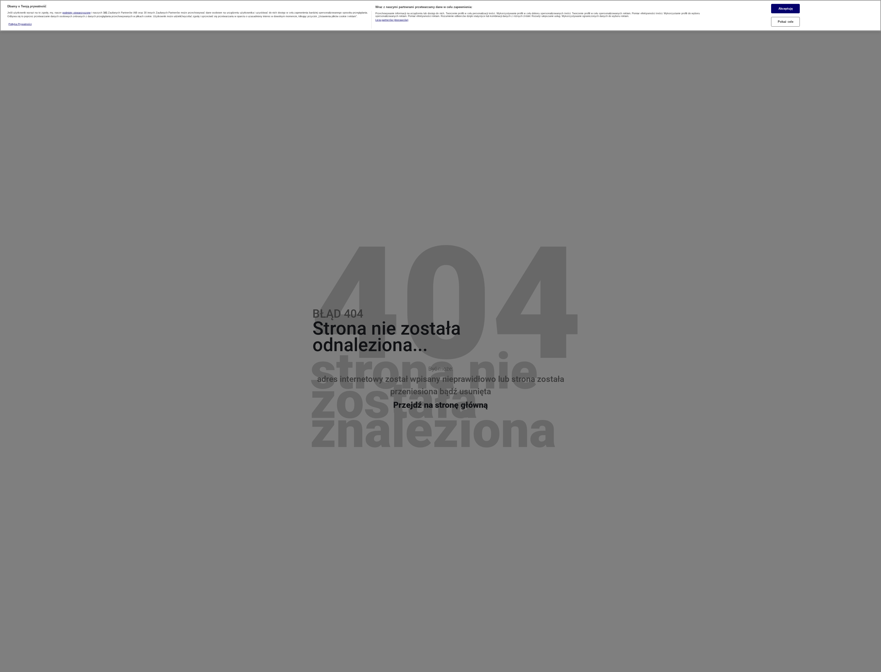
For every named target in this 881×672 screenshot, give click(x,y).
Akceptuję (785, 8)
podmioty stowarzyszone (76, 12)
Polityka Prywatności (20, 24)
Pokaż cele (785, 21)
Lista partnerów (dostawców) (391, 20)
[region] (440, 15)
